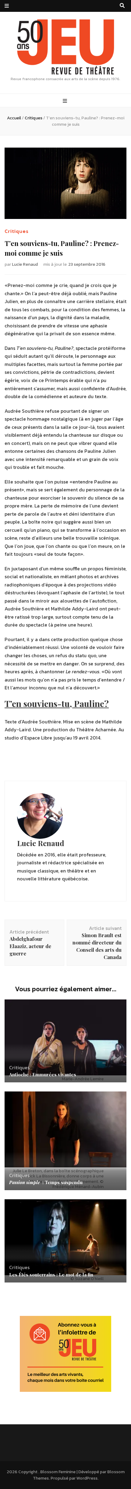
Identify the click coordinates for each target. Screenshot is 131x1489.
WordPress (86, 1478)
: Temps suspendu (46, 1182)
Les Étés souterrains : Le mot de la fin (51, 1275)
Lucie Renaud (25, 264)
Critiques (17, 231)
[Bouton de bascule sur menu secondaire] (7, 6)
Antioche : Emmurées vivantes (42, 1074)
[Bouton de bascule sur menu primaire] (66, 101)
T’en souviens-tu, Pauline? (57, 703)
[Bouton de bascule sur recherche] (122, 6)
